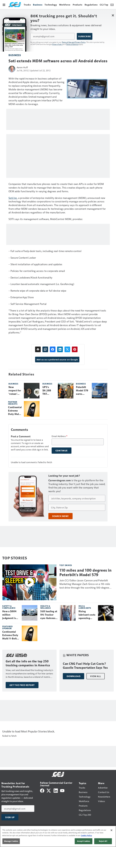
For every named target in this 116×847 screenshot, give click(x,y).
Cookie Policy (86, 835)
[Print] (38, 349)
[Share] (52, 349)
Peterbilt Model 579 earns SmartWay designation (83, 391)
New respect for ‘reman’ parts (14, 391)
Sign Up (10, 817)
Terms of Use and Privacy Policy (74, 42)
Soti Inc (12, 197)
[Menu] (4, 4)
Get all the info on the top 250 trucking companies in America (28, 663)
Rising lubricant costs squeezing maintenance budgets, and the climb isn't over (87, 615)
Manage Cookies (11, 841)
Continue (61, 450)
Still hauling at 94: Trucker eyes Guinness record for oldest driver (48, 615)
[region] (58, 836)
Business (14, 55)
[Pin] (75, 349)
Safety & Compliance (8, 607)
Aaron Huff (22, 67)
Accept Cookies (83, 841)
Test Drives (65, 565)
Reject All (103, 841)
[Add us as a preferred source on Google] (45, 349)
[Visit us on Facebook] (42, 790)
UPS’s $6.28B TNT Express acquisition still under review (48, 391)
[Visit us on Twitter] (49, 790)
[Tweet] (67, 349)
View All (95, 676)
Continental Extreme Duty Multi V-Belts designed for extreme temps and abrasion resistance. (15, 411)
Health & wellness (45, 607)
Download (73, 676)
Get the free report (22, 685)
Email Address (59, 436)
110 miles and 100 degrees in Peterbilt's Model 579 (85, 572)
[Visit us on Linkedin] (56, 790)
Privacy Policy (57, 44)
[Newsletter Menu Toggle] (112, 4)
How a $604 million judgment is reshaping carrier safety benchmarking (10, 615)
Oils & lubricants (85, 607)
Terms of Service (72, 44)
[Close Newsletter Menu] (113, 15)
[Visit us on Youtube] (62, 790)
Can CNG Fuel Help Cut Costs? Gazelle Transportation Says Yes (85, 666)
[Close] (111, 830)
